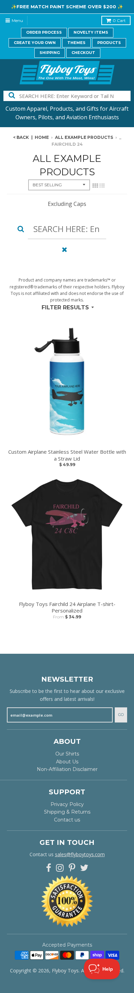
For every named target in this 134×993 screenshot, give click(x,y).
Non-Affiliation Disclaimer (67, 769)
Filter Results (65, 307)
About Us (67, 762)
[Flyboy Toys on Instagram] (60, 868)
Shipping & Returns (67, 812)
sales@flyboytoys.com (80, 854)
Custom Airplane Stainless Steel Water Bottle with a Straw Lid (67, 455)
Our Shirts (67, 754)
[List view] (102, 185)
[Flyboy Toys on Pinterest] (72, 868)
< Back (21, 137)
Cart (119, 20)
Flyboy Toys (65, 970)
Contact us (67, 820)
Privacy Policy (67, 804)
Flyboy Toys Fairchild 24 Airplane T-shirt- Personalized (67, 607)
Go (121, 714)
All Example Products (84, 137)
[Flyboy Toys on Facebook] (48, 868)
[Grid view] (95, 185)
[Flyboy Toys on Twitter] (84, 868)
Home (42, 137)
